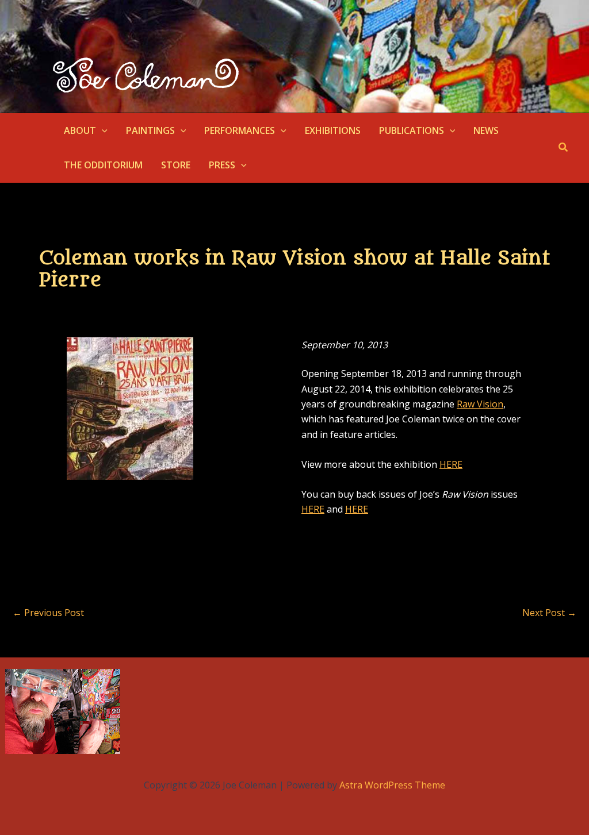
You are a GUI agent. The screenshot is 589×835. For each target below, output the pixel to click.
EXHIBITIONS (333, 130)
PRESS (222, 165)
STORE (175, 165)
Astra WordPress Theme (392, 785)
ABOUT (80, 130)
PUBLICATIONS (411, 130)
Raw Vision (480, 404)
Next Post (549, 612)
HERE (450, 464)
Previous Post (48, 612)
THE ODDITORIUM (103, 165)
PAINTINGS (150, 130)
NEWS (486, 130)
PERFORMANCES (239, 130)
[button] (102, 130)
